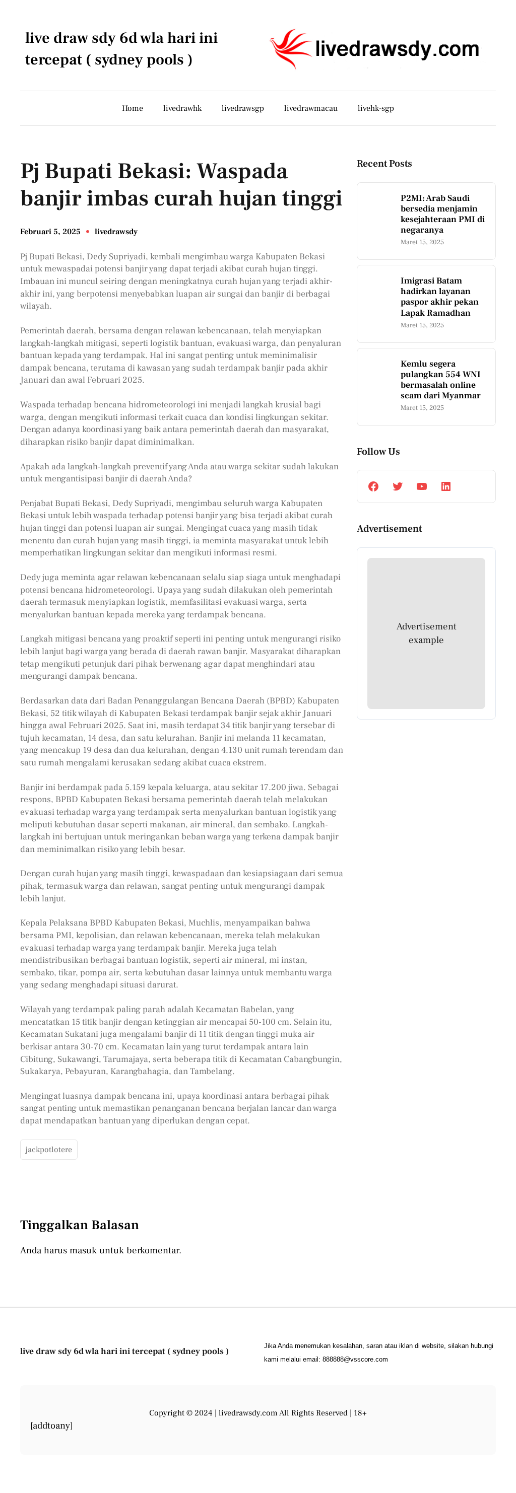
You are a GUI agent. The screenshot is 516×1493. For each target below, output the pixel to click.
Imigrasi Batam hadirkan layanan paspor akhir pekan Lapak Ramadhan (440, 296)
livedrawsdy (116, 232)
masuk (83, 1250)
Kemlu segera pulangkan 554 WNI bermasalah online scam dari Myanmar (441, 380)
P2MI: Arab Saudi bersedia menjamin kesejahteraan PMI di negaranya (443, 214)
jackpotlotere (49, 1150)
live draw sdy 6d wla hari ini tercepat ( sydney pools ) (124, 1351)
